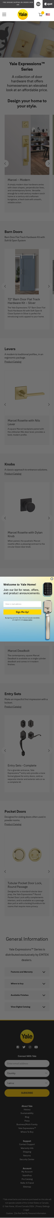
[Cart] (40, 14)
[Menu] (4, 14)
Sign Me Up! (22, 611)
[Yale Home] (23, 14)
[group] (18, 3)
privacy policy (27, 619)
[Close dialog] (52, 578)
